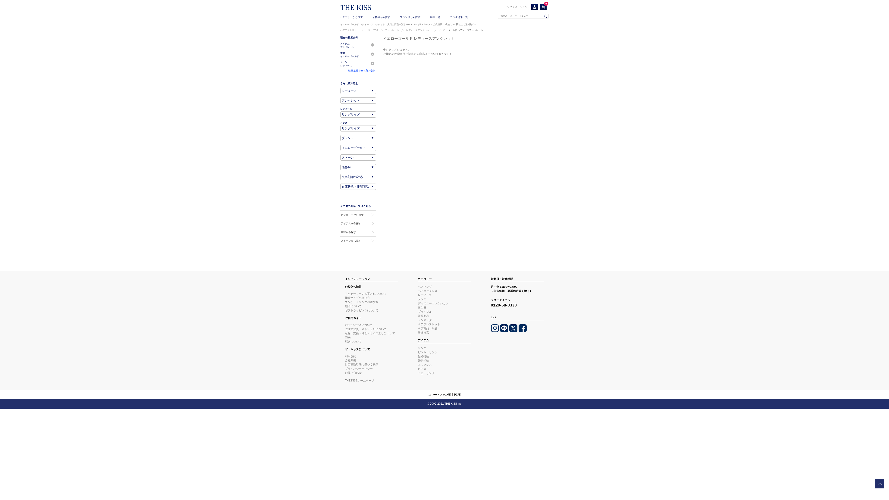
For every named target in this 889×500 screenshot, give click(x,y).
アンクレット (392, 30)
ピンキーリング (427, 352)
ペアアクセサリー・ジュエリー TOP (359, 30)
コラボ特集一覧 (459, 17)
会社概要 (350, 360)
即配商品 (423, 316)
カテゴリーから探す (351, 17)
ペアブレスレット (429, 324)
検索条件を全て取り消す (362, 70)
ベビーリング (426, 373)
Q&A (348, 337)
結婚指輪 (423, 356)
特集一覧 (435, 17)
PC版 (457, 394)
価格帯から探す (381, 17)
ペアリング (425, 286)
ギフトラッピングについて (361, 310)
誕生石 (422, 307)
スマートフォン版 (440, 394)
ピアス (422, 369)
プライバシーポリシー (359, 368)
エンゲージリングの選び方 (361, 302)
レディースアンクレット (419, 30)
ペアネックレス (427, 291)
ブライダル (425, 311)
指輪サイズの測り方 (357, 298)
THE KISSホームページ (359, 380)
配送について (353, 341)
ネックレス (425, 364)
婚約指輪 (423, 360)
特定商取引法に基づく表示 (361, 364)
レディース (425, 295)
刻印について (353, 306)
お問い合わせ (353, 373)
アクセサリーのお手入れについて (366, 293)
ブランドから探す (410, 17)
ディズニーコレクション (433, 303)
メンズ (422, 299)
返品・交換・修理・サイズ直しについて (370, 333)
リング (422, 348)
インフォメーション (515, 7)
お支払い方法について (359, 325)
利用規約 (350, 356)
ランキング (425, 320)
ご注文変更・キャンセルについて (366, 329)
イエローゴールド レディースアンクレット (460, 30)
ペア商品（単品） (429, 328)
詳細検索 (423, 332)
